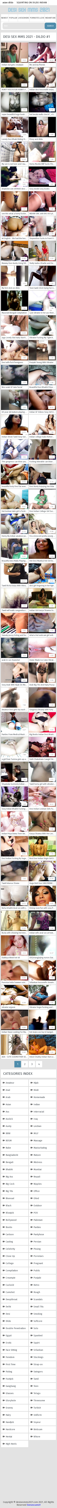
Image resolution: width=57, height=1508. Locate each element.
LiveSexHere (23, 18)
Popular (13, 18)
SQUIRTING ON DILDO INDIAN (32, 2)
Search (50, 26)
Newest (4, 18)
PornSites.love (37, 18)
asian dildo (8, 2)
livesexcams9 (34, 1505)
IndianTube (50, 18)
